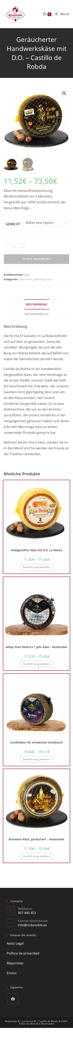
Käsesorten (25, 279)
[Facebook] (12, 998)
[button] (64, 93)
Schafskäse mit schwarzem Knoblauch (36, 742)
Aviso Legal (15, 943)
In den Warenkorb (36, 259)
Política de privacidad (23, 953)
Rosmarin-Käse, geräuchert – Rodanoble (36, 839)
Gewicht (13, 224)
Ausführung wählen (36, 567)
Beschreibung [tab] (36, 304)
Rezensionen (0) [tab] (36, 314)
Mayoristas (15, 963)
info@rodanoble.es (32, 925)
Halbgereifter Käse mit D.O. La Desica (36, 550)
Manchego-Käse (43, 279)
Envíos (12, 973)
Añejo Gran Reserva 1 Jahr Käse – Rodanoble (36, 647)
